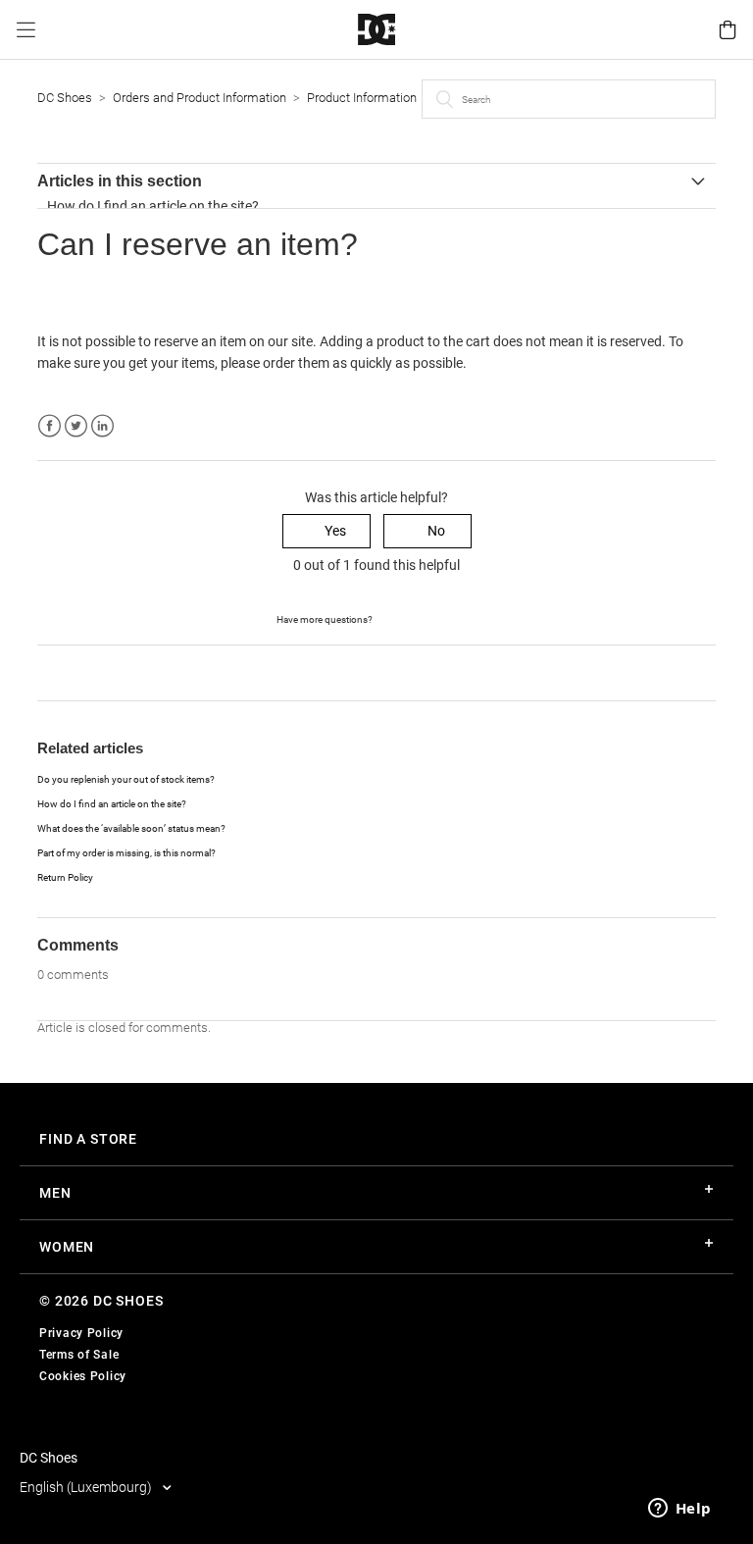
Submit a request (426, 618)
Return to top (77, 672)
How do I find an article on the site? (153, 206)
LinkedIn (102, 426)
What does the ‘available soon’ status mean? (131, 828)
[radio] (326, 531)
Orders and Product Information (199, 97)
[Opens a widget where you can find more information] (679, 1509)
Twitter (76, 426)
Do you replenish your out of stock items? (126, 779)
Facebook (49, 426)
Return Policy (65, 877)
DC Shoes (64, 97)
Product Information (362, 97)
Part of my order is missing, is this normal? (126, 853)
